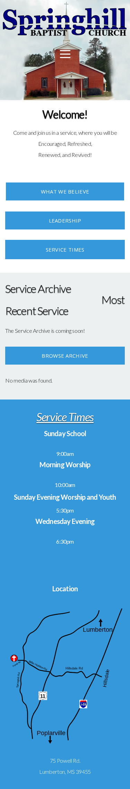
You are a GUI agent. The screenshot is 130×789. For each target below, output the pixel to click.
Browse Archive (65, 355)
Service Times (65, 249)
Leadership (65, 220)
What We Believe (65, 191)
